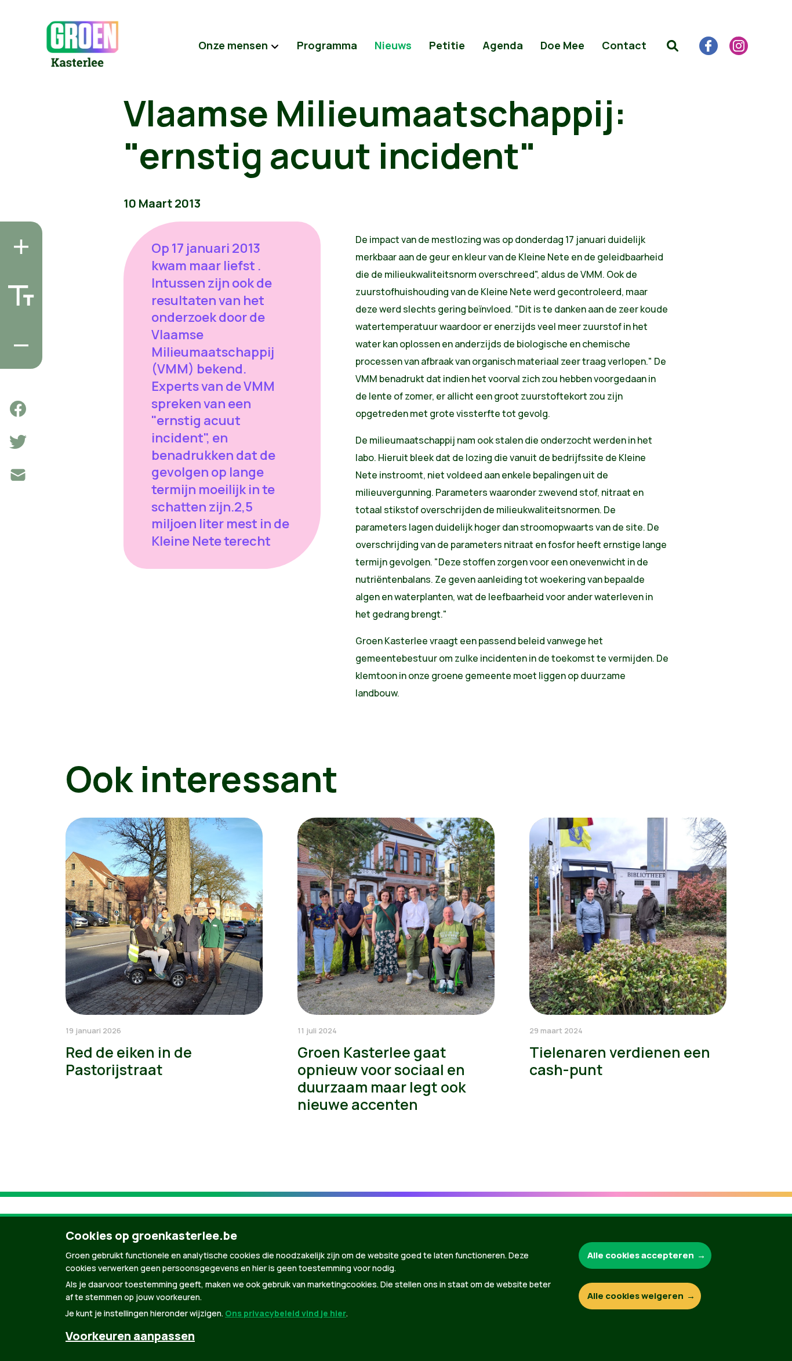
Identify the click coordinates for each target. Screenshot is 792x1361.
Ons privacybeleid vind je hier (285, 1313)
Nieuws (393, 45)
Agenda (502, 45)
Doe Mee (562, 45)
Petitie (447, 45)
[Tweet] (18, 442)
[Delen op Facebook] (18, 409)
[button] (672, 45)
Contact (624, 45)
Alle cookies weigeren (635, 1296)
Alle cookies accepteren (640, 1255)
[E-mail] (18, 475)
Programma (327, 45)
